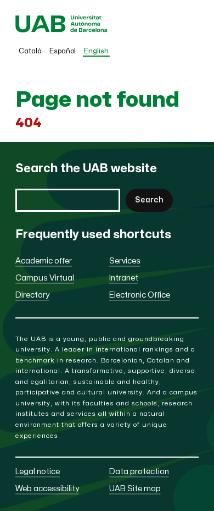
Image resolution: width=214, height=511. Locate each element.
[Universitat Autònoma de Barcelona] (61, 30)
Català (30, 51)
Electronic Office (139, 295)
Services (124, 261)
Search (149, 200)
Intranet (123, 278)
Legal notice (37, 471)
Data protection (139, 471)
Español (62, 51)
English (96, 51)
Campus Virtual (44, 278)
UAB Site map (135, 488)
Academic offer (43, 261)
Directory (32, 295)
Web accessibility (47, 488)
